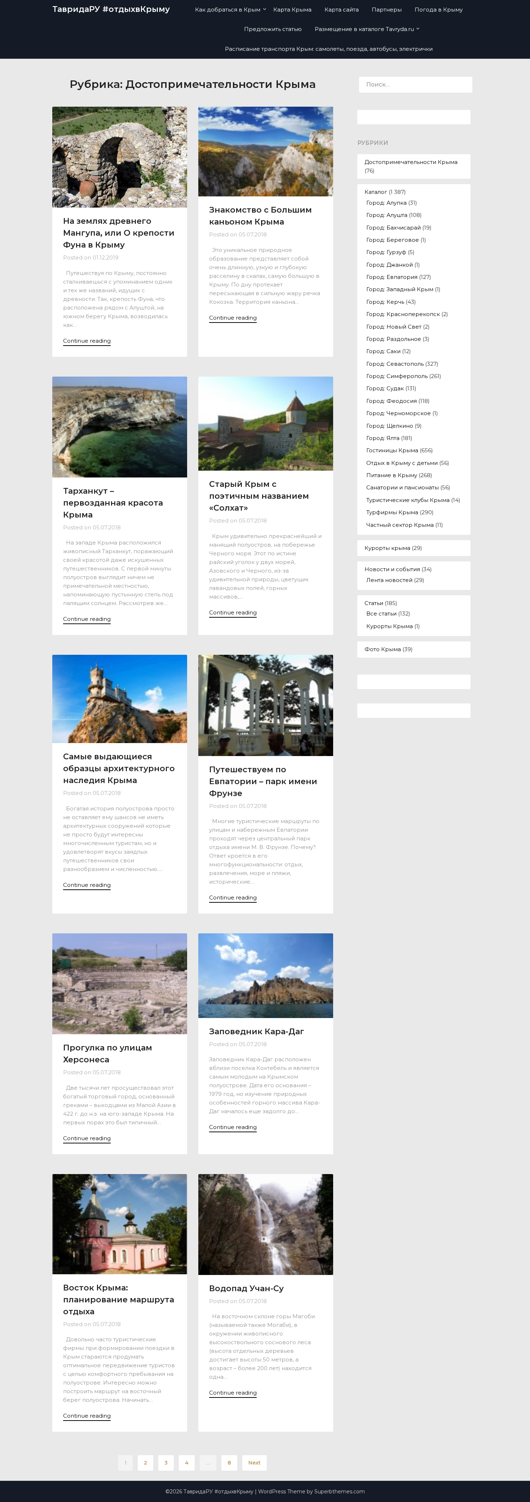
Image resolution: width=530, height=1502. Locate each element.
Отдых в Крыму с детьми (402, 462)
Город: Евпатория (392, 277)
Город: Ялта (382, 438)
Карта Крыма (292, 9)
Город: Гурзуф (386, 252)
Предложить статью (273, 29)
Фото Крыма (383, 649)
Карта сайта (341, 9)
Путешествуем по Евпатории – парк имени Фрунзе (263, 781)
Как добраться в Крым (227, 9)
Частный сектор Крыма (400, 524)
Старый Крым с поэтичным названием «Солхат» (259, 496)
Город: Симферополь (397, 376)
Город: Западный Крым (399, 289)
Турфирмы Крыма (392, 512)
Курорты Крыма (389, 626)
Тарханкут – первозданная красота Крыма (113, 503)
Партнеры (387, 9)
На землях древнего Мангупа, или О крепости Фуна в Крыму (119, 233)
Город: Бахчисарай (393, 227)
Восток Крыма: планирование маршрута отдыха (118, 1299)
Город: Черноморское (398, 413)
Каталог (376, 191)
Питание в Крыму (391, 475)
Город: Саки (383, 351)
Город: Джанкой (389, 264)
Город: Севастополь (395, 363)
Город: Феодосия (391, 400)
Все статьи (381, 613)
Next (254, 1462)
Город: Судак (385, 388)
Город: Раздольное (393, 338)
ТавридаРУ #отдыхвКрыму (111, 9)
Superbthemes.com (339, 1491)
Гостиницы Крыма (392, 450)
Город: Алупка (386, 202)
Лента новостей (389, 580)
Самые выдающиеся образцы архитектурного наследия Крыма (119, 768)
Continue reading (87, 340)
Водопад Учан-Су (246, 1288)
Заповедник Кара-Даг (256, 1031)
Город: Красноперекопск (403, 314)
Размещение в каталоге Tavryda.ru (364, 29)
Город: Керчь (385, 301)
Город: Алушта (386, 215)
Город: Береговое (392, 239)
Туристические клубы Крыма (408, 500)
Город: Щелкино (389, 425)
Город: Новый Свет (393, 326)
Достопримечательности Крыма (411, 162)
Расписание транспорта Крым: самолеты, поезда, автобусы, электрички (329, 48)
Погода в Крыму (439, 9)
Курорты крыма (387, 548)
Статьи (374, 603)
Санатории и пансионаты (402, 487)
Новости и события (392, 569)
